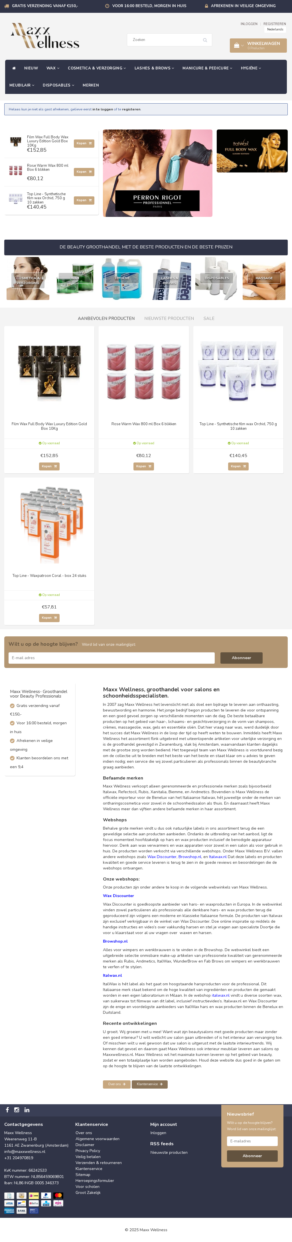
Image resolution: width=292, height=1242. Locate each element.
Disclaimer (85, 1145)
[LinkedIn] (28, 1110)
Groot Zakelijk (88, 1192)
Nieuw (31, 68)
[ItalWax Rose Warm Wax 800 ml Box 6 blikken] (16, 169)
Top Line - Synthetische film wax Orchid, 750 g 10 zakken (46, 198)
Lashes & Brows (153, 68)
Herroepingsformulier (95, 1180)
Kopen (82, 143)
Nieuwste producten (169, 1152)
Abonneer (241, 658)
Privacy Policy (88, 1150)
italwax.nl (221, 995)
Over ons (114, 1084)
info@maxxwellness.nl (24, 1151)
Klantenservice (148, 1084)
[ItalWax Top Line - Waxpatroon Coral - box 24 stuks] (49, 522)
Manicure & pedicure (206, 68)
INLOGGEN (249, 24)
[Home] (12, 68)
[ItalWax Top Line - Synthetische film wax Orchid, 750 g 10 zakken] (16, 197)
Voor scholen (88, 1186)
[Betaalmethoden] (34, 1203)
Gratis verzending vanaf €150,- (45, 6)
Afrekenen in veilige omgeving (243, 6)
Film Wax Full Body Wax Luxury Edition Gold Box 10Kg (47, 141)
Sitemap (83, 1174)
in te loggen (102, 109)
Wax (51, 68)
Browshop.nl (190, 856)
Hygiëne (250, 68)
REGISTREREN (274, 24)
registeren (131, 109)
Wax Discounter (162, 856)
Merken (91, 85)
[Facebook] (8, 1110)
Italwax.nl (218, 856)
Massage (264, 278)
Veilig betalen (88, 1156)
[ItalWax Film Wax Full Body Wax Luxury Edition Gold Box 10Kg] (16, 140)
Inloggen (158, 1133)
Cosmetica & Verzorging (95, 68)
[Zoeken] (207, 38)
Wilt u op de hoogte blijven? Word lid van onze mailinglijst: (251, 1125)
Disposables (57, 85)
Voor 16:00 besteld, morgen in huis (149, 6)
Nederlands (275, 29)
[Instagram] (17, 1110)
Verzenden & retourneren (99, 1162)
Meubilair (20, 85)
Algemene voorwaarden (97, 1139)
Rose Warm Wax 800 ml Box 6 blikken (47, 167)
